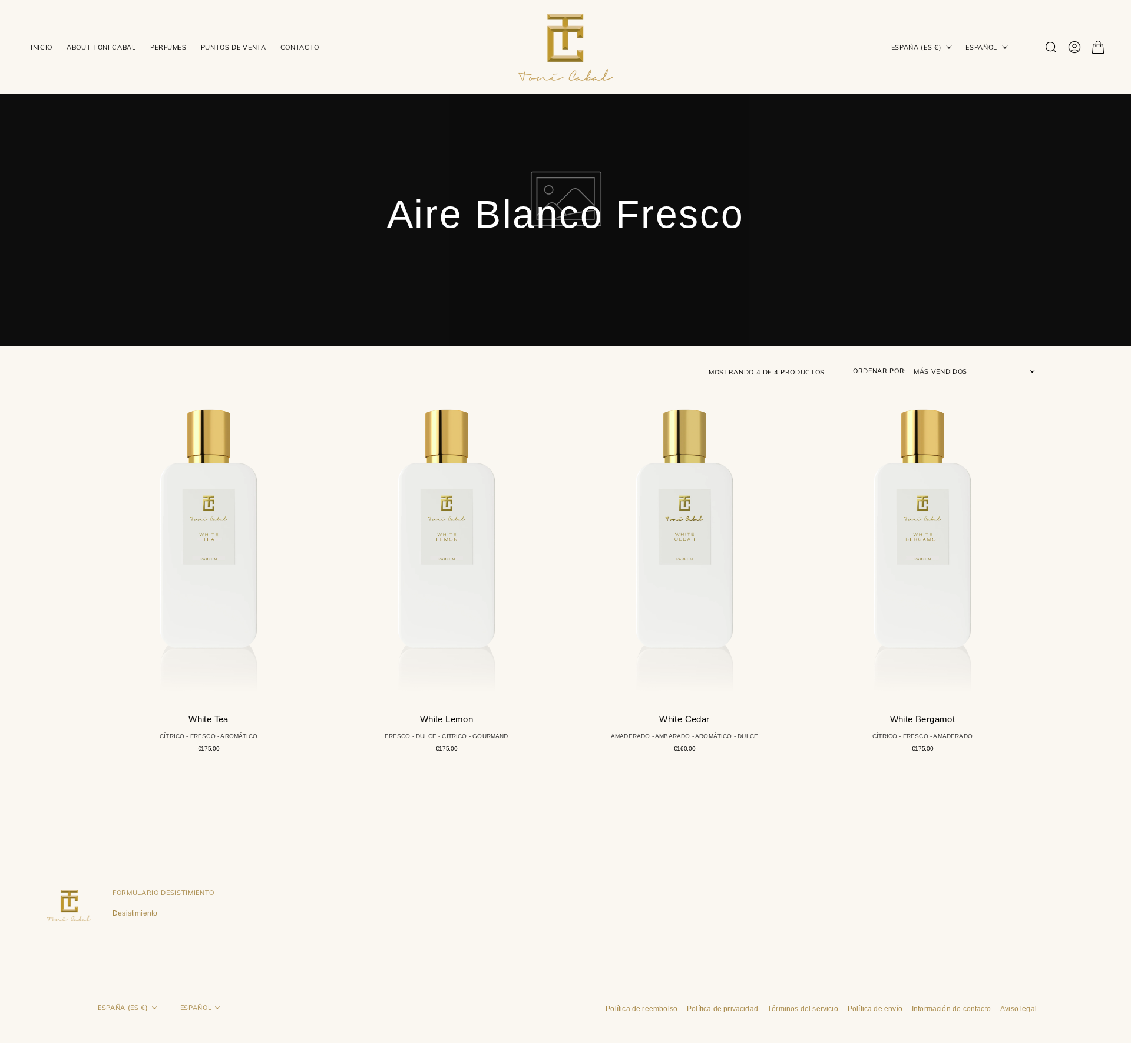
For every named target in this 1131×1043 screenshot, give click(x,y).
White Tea (208, 719)
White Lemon (446, 719)
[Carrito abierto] (1098, 47)
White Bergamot (922, 719)
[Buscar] (1050, 47)
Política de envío (875, 1009)
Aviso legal (1018, 1009)
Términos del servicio (803, 1009)
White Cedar (684, 719)
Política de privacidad (722, 1009)
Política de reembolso (641, 1009)
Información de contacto (951, 1009)
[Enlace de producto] (208, 539)
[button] (1074, 47)
